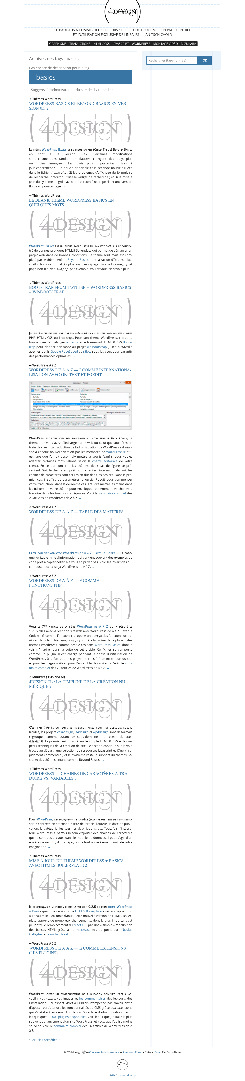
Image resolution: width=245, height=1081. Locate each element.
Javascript (121, 44)
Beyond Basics (78, 260)
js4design (81, 732)
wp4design (101, 732)
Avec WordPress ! (132, 1052)
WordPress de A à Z (92, 626)
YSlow (87, 351)
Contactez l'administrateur (104, 1052)
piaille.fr (113, 1075)
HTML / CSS (101, 44)
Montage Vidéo (165, 44)
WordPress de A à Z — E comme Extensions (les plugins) (77, 950)
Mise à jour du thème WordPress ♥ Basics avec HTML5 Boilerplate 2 (76, 863)
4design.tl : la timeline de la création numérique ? (78, 684)
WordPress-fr (116, 452)
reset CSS (80, 925)
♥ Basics (72, 342)
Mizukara (188, 44)
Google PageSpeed (64, 351)
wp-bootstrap (97, 347)
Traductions (79, 44)
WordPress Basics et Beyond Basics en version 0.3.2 (78, 106)
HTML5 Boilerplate (88, 911)
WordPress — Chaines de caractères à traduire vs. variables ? (79, 776)
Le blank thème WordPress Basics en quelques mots (71, 202)
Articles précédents (44, 1040)
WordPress (141, 44)
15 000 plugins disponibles (67, 1017)
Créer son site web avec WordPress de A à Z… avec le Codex (72, 553)
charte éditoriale (104, 461)
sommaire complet (112, 493)
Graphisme (57, 44)
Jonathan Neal (57, 934)
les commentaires (92, 998)
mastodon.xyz (128, 1075)
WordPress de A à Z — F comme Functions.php (64, 583)
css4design (65, 732)
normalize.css (80, 930)
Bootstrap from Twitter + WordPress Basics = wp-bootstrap (80, 289)
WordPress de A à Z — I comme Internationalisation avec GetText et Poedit (80, 372)
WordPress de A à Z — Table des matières (76, 511)
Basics (158, 1052)
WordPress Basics (54, 149)
